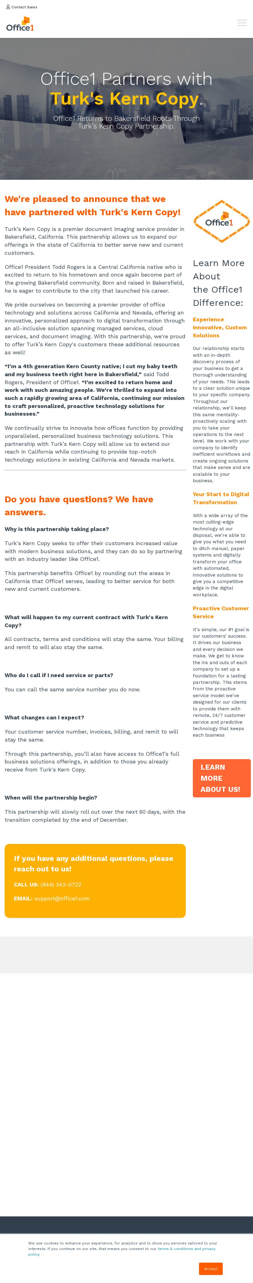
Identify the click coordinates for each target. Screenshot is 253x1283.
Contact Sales (23, 7)
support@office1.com (62, 898)
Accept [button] (211, 1269)
